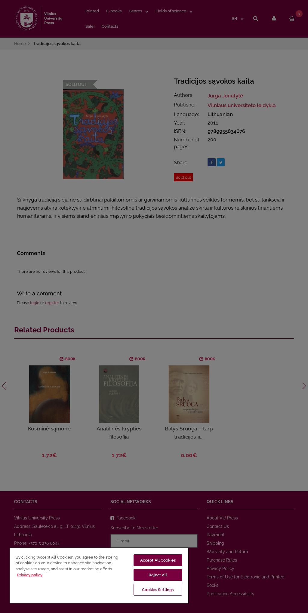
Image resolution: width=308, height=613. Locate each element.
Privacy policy (29, 575)
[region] (99, 575)
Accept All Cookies (158, 560)
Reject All (158, 575)
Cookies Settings (158, 589)
